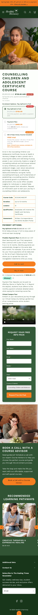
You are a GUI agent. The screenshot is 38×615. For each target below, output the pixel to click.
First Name (10, 339)
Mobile (9, 366)
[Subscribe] (33, 591)
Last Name (10, 348)
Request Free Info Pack (17, 395)
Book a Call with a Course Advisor (19, 481)
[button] (3, 12)
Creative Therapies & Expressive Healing (14, 541)
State (9, 374)
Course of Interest (12, 383)
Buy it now (18, 271)
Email (9, 357)
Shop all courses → (21, 4)
